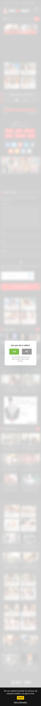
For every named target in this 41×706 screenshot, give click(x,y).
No (26, 352)
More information (20, 702)
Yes (14, 352)
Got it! (20, 698)
